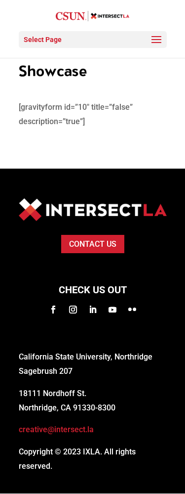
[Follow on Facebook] (53, 309)
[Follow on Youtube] (112, 309)
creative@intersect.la (56, 429)
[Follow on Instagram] (73, 309)
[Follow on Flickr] (132, 309)
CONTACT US (92, 244)
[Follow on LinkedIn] (93, 309)
